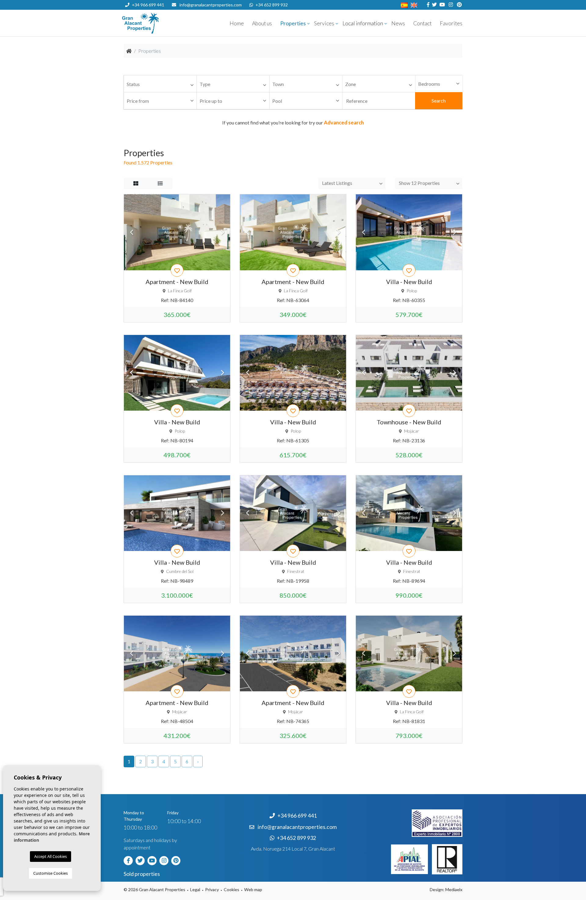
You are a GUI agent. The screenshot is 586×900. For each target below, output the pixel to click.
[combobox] (160, 83)
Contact (422, 23)
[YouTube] (441, 4)
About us (262, 23)
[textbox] (161, 84)
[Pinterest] (458, 4)
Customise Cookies (50, 873)
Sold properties (142, 874)
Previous (131, 232)
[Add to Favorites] (177, 270)
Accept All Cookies (50, 856)
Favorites (451, 23)
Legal (195, 889)
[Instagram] (450, 4)
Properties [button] (293, 23)
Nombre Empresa (158, 23)
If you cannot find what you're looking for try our (293, 122)
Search (439, 100)
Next (222, 232)
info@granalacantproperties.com (210, 4)
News (398, 23)
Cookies (231, 889)
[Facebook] (427, 4)
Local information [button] (362, 23)
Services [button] (324, 23)
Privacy (212, 889)
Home (237, 23)
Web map (253, 889)
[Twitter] (433, 4)
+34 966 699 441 (148, 4)
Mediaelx (453, 889)
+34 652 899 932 (271, 4)
